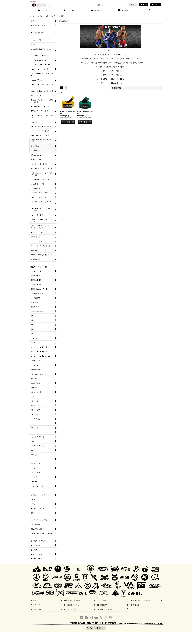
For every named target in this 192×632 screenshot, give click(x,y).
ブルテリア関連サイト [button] (97, 628)
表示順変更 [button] (117, 88)
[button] (149, 10)
